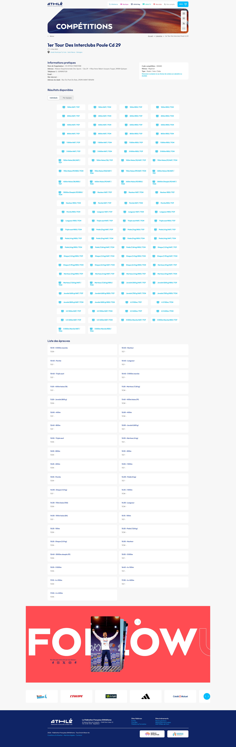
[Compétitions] (184, 13)
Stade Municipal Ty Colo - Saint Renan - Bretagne (66, 52)
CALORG (134, 722)
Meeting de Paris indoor (163, 722)
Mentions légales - (70, 735)
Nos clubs (159, 4)
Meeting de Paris (160, 721)
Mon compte (170, 4)
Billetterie (114, 4)
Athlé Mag (136, 4)
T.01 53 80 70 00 (87, 724)
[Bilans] (184, 23)
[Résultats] (184, 18)
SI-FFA (133, 721)
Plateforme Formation (138, 724)
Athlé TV (148, 4)
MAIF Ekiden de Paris (162, 724)
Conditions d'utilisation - (56, 735)
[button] (139, 622)
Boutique (125, 4)
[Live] (184, 28)
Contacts (79, 735)
